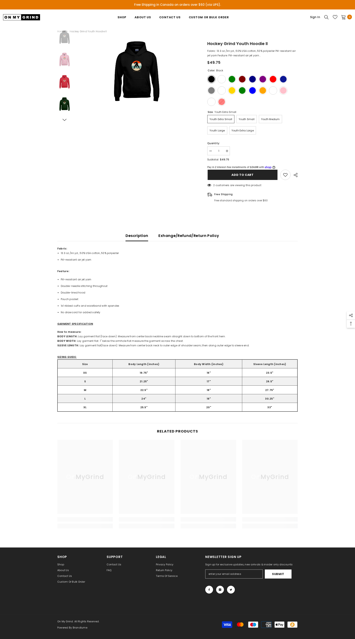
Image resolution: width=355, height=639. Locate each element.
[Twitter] (231, 590)
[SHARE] (294, 175)
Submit (278, 574)
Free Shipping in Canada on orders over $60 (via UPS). (177, 4)
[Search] (326, 17)
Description (137, 235)
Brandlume (80, 627)
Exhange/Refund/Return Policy (188, 235)
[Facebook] (209, 590)
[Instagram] (220, 590)
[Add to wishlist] (285, 175)
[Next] (64, 120)
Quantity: (213, 143)
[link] (85, 519)
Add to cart (242, 175)
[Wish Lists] (335, 17)
